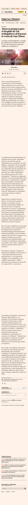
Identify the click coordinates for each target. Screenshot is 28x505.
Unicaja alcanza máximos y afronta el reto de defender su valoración (13, 471)
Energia (17, 22)
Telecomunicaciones (10, 22)
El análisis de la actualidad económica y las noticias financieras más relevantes (11, 380)
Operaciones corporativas (11, 395)
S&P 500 (13, 8)
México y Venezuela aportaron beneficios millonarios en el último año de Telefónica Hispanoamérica (13, 466)
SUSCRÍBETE (20, 11)
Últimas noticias (6, 456)
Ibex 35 (3, 8)
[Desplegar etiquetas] (25, 395)
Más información (4, 401)
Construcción (23, 22)
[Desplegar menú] (2, 11)
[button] (14, 57)
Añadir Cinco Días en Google (9, 77)
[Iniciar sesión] (25, 12)
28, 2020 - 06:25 (14, 69)
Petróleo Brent (25, 8)
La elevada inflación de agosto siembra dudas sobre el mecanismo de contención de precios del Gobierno (13, 477)
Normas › (25, 387)
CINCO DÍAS (14, 67)
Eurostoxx (8, 491)
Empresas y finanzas (10, 19)
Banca (3, 22)
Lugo (2, 395)
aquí (23, 405)
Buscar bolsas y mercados (8, 484)
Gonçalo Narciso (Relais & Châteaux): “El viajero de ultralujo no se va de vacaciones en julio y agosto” (13, 461)
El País (25, 15)
